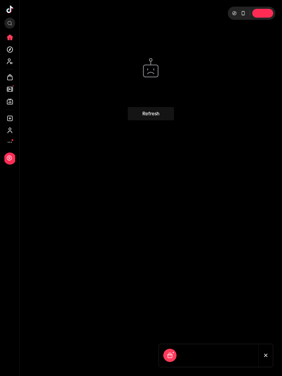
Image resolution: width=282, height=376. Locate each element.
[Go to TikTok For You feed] (9, 9)
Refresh (150, 113)
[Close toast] (266, 355)
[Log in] (9, 158)
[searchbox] (9, 23)
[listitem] (9, 37)
